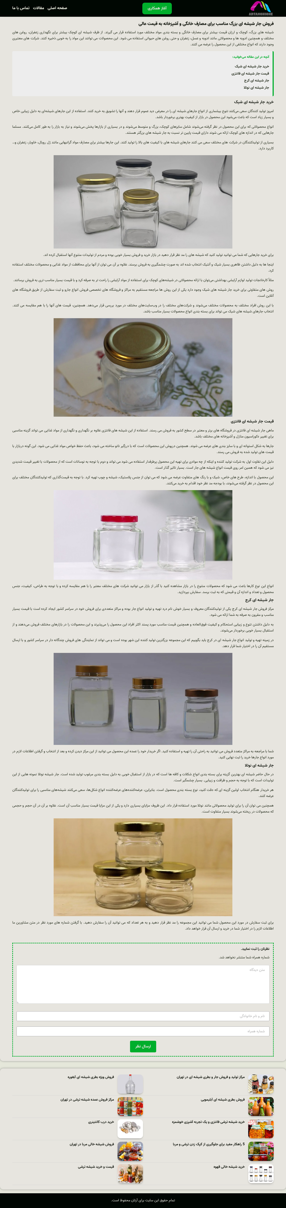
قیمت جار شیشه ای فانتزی (250, 74)
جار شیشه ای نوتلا (256, 88)
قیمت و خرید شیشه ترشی (96, 1167)
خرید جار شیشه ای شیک (252, 66)
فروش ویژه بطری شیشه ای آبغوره (91, 1077)
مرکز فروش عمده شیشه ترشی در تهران (87, 1100)
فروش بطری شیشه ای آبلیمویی (223, 1100)
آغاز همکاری (157, 8)
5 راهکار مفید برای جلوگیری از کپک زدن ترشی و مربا (209, 1144)
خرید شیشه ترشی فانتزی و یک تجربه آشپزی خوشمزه (208, 1122)
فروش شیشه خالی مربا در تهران (92, 1144)
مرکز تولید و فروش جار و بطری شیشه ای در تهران (211, 1077)
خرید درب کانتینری (101, 1122)
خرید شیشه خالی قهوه (229, 1167)
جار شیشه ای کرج (256, 81)
